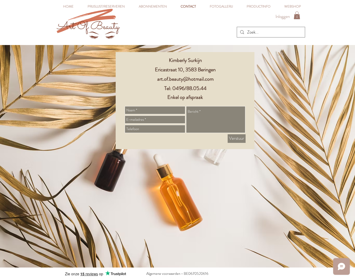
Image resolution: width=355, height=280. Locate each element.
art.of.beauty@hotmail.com (185, 79)
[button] (297, 15)
